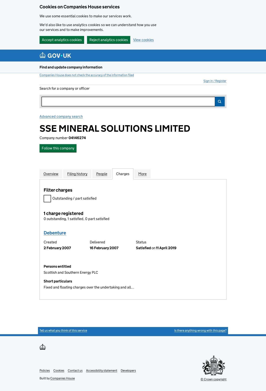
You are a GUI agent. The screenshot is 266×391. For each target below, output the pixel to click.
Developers (128, 370)
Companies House (62, 378)
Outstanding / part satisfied (74, 198)
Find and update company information (71, 67)
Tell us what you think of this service (63, 330)
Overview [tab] (50, 174)
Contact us (75, 370)
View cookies (143, 40)
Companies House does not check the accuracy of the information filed (87, 75)
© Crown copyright (213, 379)
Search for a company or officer (65, 88)
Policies (45, 370)
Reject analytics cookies (108, 40)
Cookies (58, 370)
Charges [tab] (122, 174)
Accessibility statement (101, 370)
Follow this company (58, 148)
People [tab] (101, 174)
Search (220, 101)
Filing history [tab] (77, 174)
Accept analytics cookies (62, 40)
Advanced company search (61, 116)
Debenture (55, 233)
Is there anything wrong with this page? (200, 330)
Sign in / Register (214, 81)
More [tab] (142, 174)
